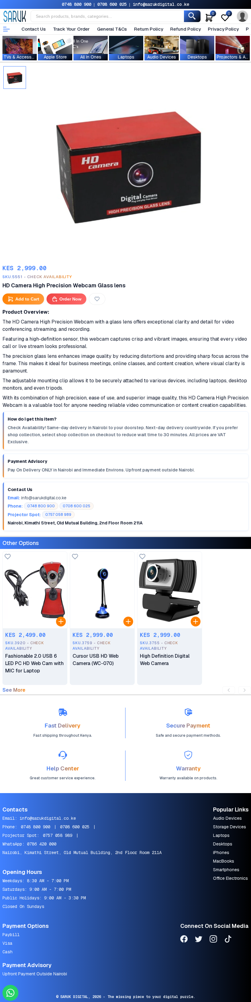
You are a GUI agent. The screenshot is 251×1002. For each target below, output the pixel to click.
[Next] (244, 690)
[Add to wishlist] (8, 557)
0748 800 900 (76, 4)
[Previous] (228, 690)
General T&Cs (112, 29)
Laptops (221, 835)
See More (13, 690)
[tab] (15, 77)
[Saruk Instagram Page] (213, 940)
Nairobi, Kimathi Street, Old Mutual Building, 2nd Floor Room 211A (82, 852)
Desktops (222, 844)
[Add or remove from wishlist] (97, 299)
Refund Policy (185, 29)
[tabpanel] (130, 162)
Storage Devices (229, 827)
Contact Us (33, 29)
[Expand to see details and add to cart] (61, 621)
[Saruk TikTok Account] (228, 940)
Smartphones (226, 869)
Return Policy (148, 29)
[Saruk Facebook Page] (184, 940)
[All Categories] (6, 29)
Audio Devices (227, 818)
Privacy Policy (223, 29)
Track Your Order (71, 29)
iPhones (221, 852)
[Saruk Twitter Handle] (198, 940)
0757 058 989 (57, 835)
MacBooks (223, 861)
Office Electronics (230, 878)
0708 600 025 (112, 4)
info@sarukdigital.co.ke (161, 4)
